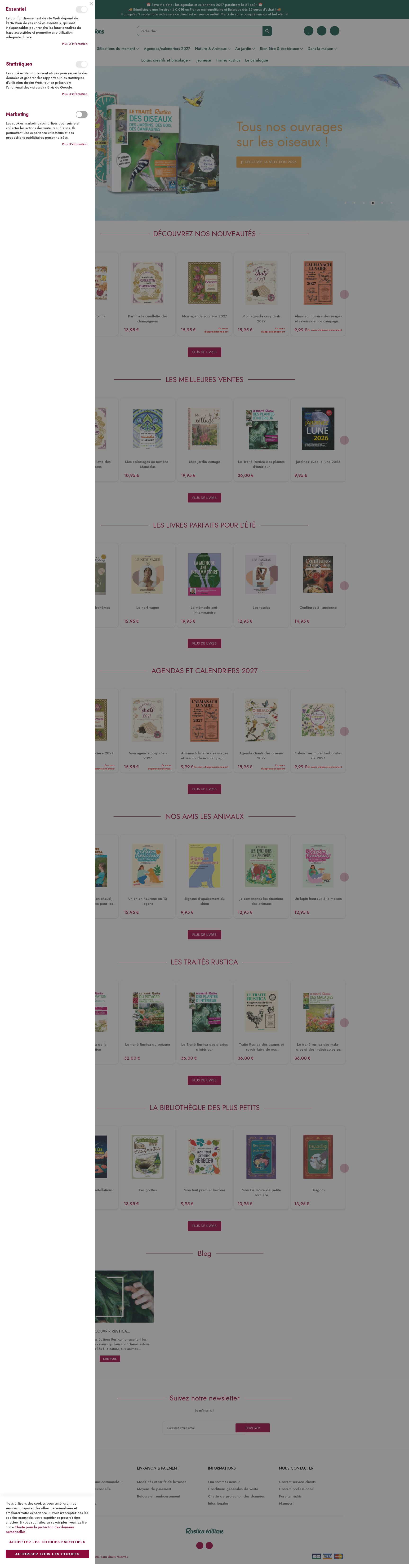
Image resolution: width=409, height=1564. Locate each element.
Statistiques (82, 64)
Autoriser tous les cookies (47, 1554)
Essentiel (82, 9)
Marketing (82, 114)
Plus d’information (75, 44)
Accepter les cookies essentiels (47, 1542)
